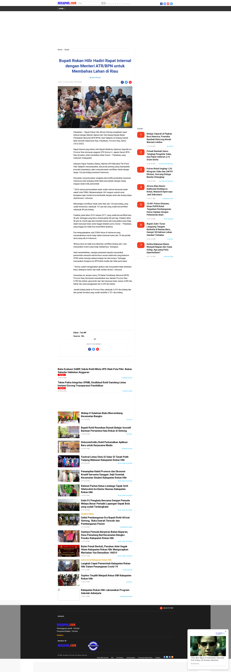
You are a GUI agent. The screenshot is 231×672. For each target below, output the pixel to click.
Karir (118, 4)
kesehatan (127, 570)
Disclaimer (119, 657)
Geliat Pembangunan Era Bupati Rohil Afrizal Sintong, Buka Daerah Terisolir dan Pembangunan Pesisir (105, 520)
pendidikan (126, 4)
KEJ (112, 657)
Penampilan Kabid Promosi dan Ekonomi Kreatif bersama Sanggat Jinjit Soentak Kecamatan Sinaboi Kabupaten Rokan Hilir (104, 474)
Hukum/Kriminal (166, 164)
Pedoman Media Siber (145, 657)
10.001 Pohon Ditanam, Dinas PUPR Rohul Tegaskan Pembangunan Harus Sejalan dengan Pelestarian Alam (159, 209)
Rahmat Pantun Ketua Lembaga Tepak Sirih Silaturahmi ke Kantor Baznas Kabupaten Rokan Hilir (104, 489)
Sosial (66, 50)
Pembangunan (126, 527)
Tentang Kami (130, 657)
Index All (111, 4)
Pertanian (168, 219)
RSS (172, 657)
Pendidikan (127, 391)
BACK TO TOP (168, 608)
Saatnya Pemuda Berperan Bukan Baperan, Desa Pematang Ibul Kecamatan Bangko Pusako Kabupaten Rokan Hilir (104, 535)
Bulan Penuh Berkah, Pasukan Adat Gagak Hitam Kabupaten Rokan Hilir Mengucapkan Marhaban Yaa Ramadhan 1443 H (104, 549)
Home (61, 8)
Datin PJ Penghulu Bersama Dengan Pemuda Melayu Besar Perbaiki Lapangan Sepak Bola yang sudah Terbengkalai (105, 503)
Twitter (167, 657)
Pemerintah (127, 378)
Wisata (170, 146)
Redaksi (60, 635)
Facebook (164, 657)
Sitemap (170, 657)
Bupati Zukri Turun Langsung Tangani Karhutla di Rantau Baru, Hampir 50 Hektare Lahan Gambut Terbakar (159, 229)
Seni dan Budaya (125, 463)
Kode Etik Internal (102, 657)
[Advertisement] (115, 30)
